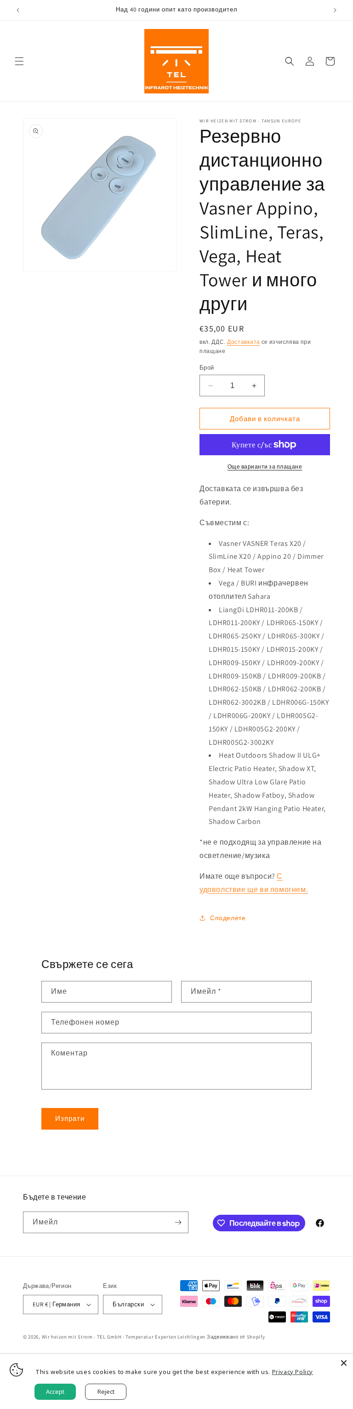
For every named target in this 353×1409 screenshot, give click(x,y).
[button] (19, 61)
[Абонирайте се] (178, 1222)
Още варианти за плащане (265, 466)
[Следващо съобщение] (335, 10)
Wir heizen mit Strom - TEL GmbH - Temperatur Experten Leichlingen (124, 1337)
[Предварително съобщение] (18, 10)
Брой (206, 367)
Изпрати (70, 1118)
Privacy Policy (292, 1372)
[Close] (343, 1363)
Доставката (243, 341)
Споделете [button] (227, 918)
